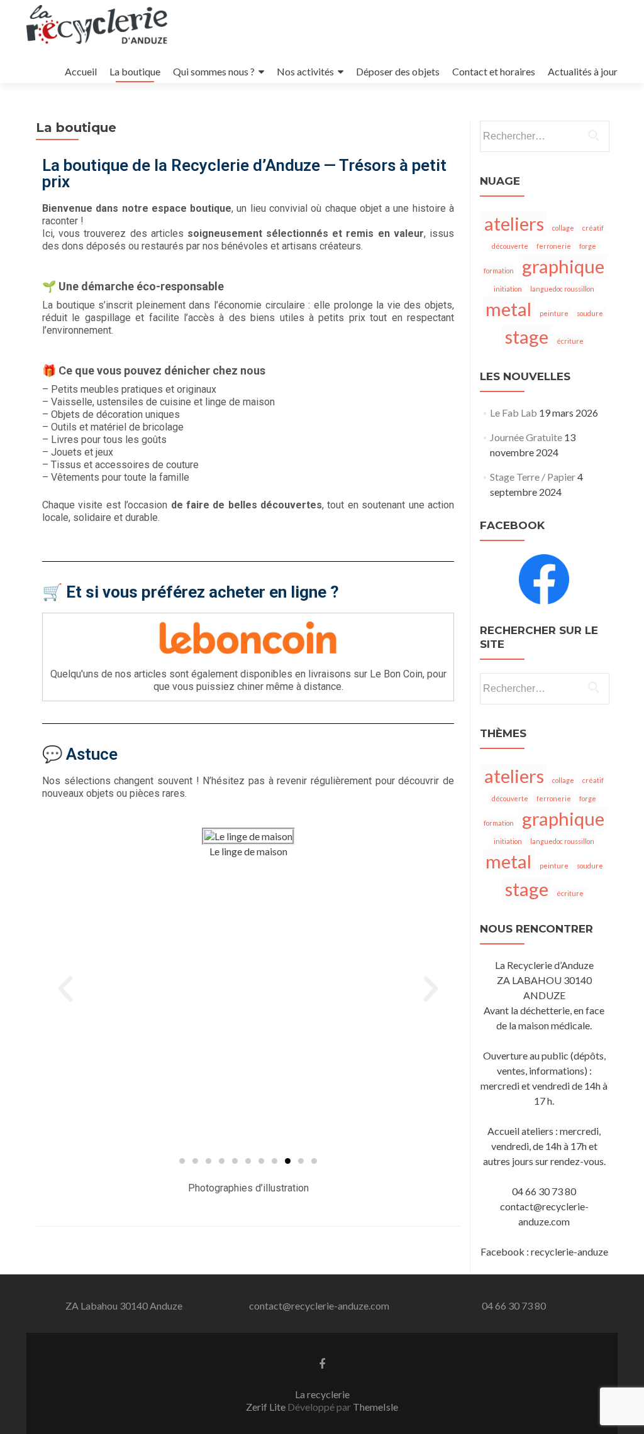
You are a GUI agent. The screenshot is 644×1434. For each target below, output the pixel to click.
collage (563, 228)
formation (499, 270)
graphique (563, 266)
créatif (593, 228)
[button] (65, 989)
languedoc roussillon (562, 289)
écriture (570, 341)
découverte (510, 246)
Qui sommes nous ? (214, 71)
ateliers (514, 223)
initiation (508, 289)
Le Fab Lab (513, 413)
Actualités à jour (583, 71)
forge (587, 246)
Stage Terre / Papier (532, 477)
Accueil (81, 71)
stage (526, 337)
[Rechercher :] (544, 136)
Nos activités (305, 71)
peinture (554, 313)
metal (508, 309)
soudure (590, 313)
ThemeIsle (375, 1407)
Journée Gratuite (526, 437)
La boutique (134, 71)
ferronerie (553, 246)
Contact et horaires (493, 71)
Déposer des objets (398, 71)
